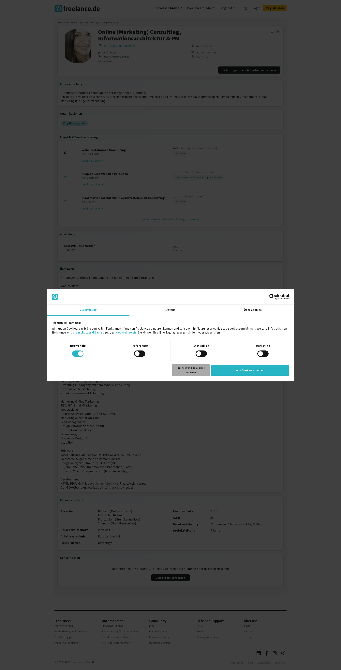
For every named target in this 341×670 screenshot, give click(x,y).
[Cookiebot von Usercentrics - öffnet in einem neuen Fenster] (272, 297)
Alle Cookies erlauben (250, 370)
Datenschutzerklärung (86, 332)
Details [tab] (170, 310)
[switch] (140, 354)
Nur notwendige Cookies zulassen (191, 370)
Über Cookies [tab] (253, 310)
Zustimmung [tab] (88, 310)
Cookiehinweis (126, 332)
